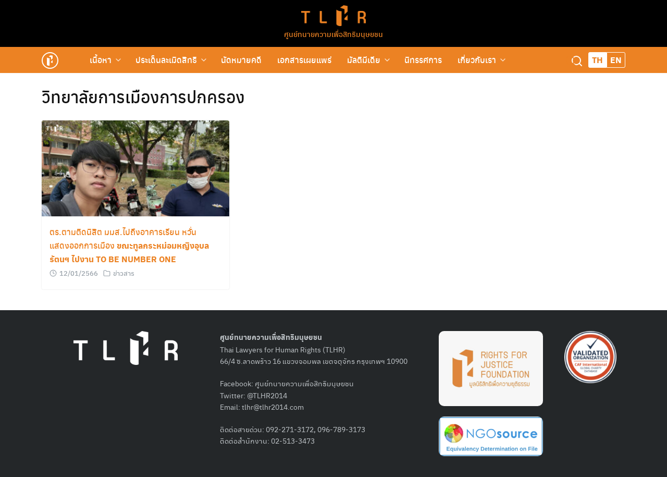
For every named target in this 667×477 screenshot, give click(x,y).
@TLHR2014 (267, 395)
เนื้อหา (101, 60)
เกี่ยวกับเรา (477, 60)
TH (597, 60)
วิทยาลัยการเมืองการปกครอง (143, 96)
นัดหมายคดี (241, 60)
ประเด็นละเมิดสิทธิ (166, 60)
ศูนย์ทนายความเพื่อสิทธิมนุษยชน (333, 34)
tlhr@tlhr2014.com (273, 406)
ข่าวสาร (123, 273)
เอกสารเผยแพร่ (304, 60)
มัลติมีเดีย (363, 60)
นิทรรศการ (423, 60)
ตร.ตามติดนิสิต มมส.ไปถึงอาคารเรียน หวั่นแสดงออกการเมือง (129, 245)
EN (616, 60)
